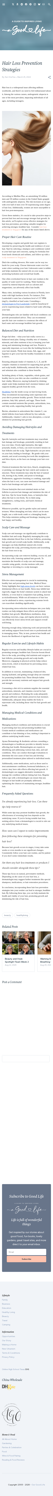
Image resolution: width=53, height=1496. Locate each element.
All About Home (9, 1439)
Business (6, 1304)
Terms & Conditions (11, 1353)
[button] (49, 77)
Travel (4, 1320)
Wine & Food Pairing (11, 1455)
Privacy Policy (8, 1357)
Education (6, 1308)
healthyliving (22, 915)
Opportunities (8, 1336)
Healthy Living (8, 1312)
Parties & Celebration (11, 1447)
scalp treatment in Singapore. (14, 257)
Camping (6, 1324)
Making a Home (9, 1344)
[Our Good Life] (26, 28)
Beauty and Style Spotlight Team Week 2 (17, 960)
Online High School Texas (13, 1369)
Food (4, 1451)
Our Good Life (38, 1484)
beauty (7, 915)
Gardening (7, 1443)
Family (5, 1300)
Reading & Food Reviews (13, 1460)
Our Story (6, 1340)
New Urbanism (8, 1349)
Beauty (5, 1316)
